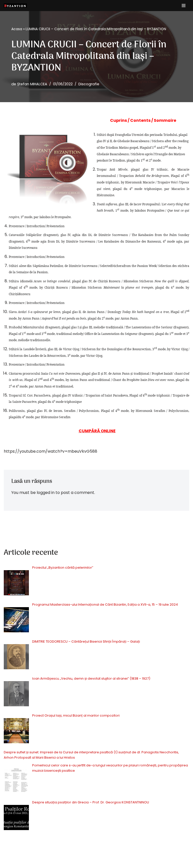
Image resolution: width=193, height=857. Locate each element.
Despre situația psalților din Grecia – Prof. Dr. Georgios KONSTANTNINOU (90, 802)
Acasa (16, 28)
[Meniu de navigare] (183, 6)
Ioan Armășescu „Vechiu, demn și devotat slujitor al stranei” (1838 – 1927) (91, 678)
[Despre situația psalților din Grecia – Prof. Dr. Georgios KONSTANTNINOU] (16, 818)
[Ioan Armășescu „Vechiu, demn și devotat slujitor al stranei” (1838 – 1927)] (16, 694)
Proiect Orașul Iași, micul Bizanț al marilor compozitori (76, 715)
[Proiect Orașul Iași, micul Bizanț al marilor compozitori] (16, 731)
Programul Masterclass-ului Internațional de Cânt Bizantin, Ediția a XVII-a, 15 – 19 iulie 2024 (105, 604)
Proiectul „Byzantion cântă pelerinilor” (63, 567)
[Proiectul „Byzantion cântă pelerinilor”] (16, 583)
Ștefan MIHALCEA (32, 84)
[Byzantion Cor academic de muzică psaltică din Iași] (15, 6)
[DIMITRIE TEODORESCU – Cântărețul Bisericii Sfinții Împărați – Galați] (16, 657)
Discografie (88, 84)
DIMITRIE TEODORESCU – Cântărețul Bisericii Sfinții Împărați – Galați (86, 641)
